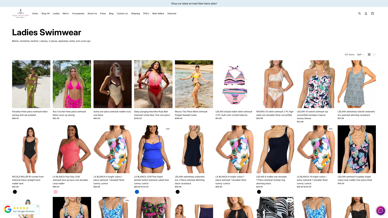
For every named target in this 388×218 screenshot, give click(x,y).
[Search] (359, 13)
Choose (170, 103)
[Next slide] (45, 84)
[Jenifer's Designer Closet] (7, 209)
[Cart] (372, 13)
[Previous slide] (16, 84)
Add (292, 103)
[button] (360, 54)
